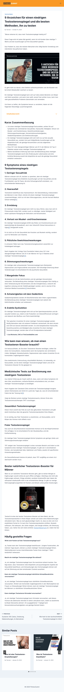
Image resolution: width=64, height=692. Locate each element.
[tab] (28, 671)
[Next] (59, 652)
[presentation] (16, 642)
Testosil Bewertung (40, 528)
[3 (25, 256)
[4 (25, 288)
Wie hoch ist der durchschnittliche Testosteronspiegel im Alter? (50, 616)
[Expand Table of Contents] (56, 114)
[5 (22, 393)
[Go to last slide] (4, 652)
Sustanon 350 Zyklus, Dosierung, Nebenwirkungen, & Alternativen (13, 616)
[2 (9, 227)
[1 (16, 199)
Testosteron (9, 14)
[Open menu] (60, 3)
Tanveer (8, 29)
